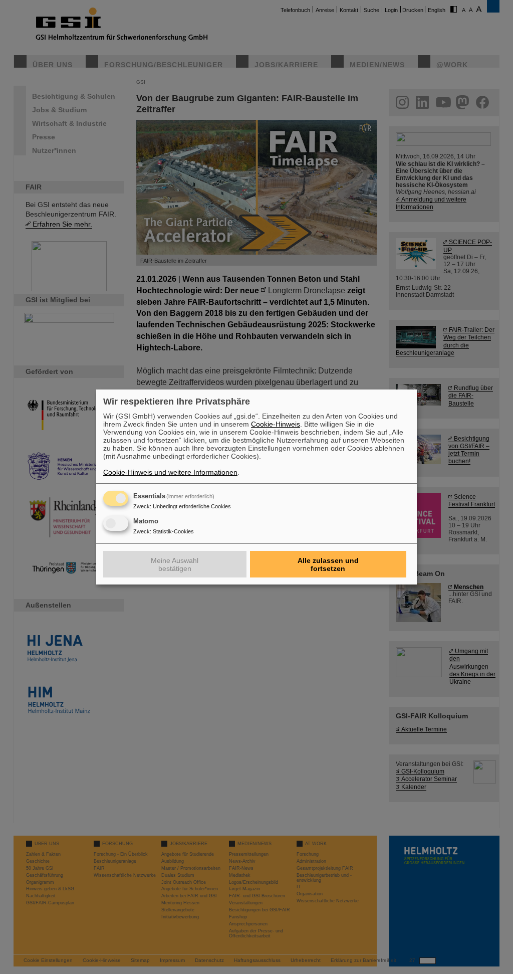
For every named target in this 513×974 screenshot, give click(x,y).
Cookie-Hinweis (275, 424)
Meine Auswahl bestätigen (174, 564)
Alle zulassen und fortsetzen (328, 564)
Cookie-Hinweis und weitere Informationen (170, 472)
